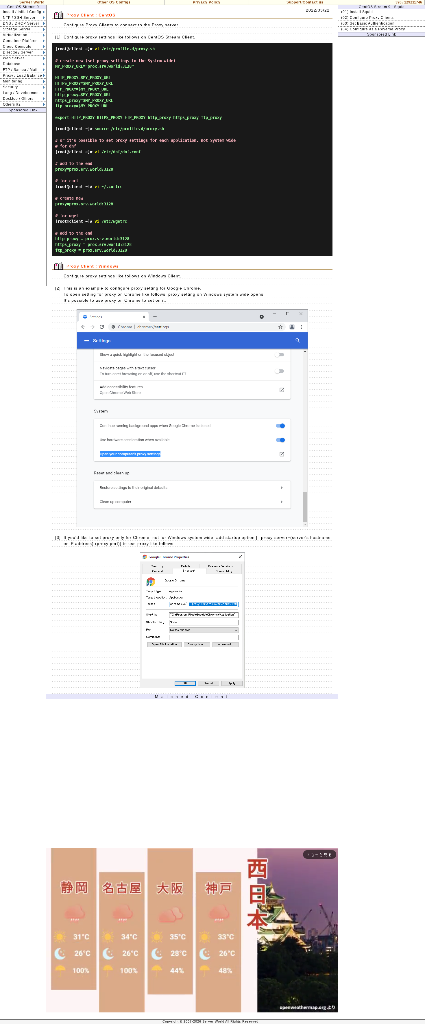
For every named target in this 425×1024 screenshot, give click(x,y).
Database (12, 64)
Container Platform (20, 41)
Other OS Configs (114, 2)
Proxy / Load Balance (22, 75)
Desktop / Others (18, 99)
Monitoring (13, 81)
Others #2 (12, 104)
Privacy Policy (207, 2)
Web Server (13, 58)
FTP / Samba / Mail (20, 70)
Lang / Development (21, 93)
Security (10, 87)
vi (97, 49)
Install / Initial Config (22, 12)
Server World (32, 2)
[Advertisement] (23, 199)
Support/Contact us (305, 2)
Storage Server (17, 29)
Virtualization (15, 35)
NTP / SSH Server (19, 18)
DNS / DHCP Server (21, 23)
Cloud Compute (17, 47)
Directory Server (18, 52)
